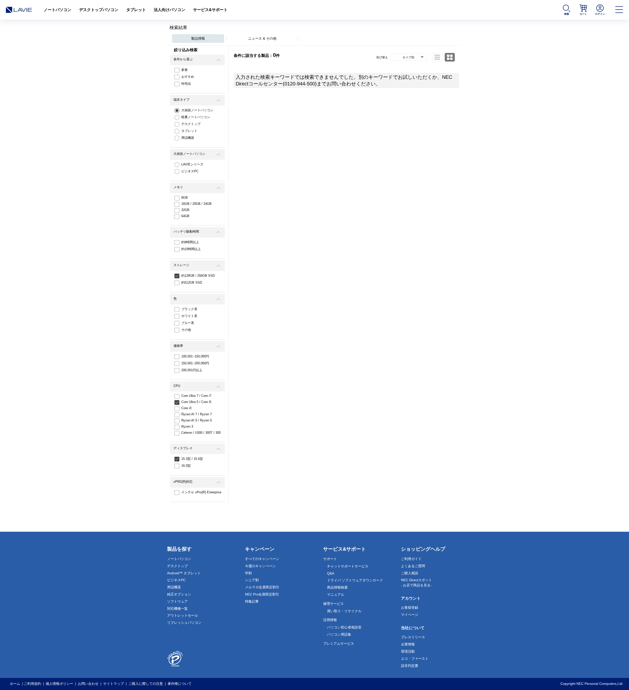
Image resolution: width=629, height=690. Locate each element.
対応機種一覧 (177, 608)
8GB (184, 197)
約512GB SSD (191, 282)
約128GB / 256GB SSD (198, 275)
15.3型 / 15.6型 (192, 459)
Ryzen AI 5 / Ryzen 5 (196, 420)
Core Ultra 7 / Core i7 (196, 396)
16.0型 (186, 465)
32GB (185, 210)
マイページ (409, 615)
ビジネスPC (190, 171)
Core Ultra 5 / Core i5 (196, 402)
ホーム (15, 684)
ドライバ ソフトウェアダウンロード (355, 580)
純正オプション (179, 594)
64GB (185, 216)
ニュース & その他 (262, 38)
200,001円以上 (191, 370)
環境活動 (408, 651)
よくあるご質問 (413, 566)
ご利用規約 (32, 684)
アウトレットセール (182, 615)
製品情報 (198, 38)
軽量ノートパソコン (195, 117)
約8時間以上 (190, 242)
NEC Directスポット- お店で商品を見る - (416, 582)
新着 (184, 70)
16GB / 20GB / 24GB (196, 204)
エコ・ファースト (415, 658)
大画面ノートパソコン (197, 110)
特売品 (186, 83)
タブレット (136, 10)
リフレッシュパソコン (184, 623)
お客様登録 (409, 608)
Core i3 (186, 408)
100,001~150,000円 (195, 356)
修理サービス (333, 604)
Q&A (330, 573)
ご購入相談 (409, 573)
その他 (186, 330)
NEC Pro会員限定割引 (262, 594)
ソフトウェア (177, 601)
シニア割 (252, 580)
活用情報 (330, 620)
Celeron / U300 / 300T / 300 (201, 432)
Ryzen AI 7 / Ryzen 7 (196, 414)
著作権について (180, 684)
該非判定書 (409, 666)
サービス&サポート (210, 10)
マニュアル (335, 594)
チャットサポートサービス (347, 566)
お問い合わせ (88, 684)
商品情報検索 (337, 587)
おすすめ (187, 77)
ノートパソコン (57, 10)
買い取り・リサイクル (344, 611)
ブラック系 (189, 309)
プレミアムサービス (338, 643)
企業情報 (408, 644)
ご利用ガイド (411, 559)
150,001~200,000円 (195, 363)
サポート (330, 559)
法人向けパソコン (169, 10)
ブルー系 (187, 323)
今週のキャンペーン (260, 566)
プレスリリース (413, 637)
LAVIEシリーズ (192, 164)
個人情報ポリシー (59, 684)
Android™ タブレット (184, 573)
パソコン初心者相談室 (344, 627)
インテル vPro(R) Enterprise (201, 492)
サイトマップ (113, 684)
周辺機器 (187, 138)
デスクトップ (190, 124)
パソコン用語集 (339, 634)
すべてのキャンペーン (262, 559)
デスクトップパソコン (98, 10)
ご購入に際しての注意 (146, 684)
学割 (248, 573)
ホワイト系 (189, 316)
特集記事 (252, 601)
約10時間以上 (191, 249)
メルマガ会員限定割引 (262, 587)
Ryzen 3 (187, 426)
